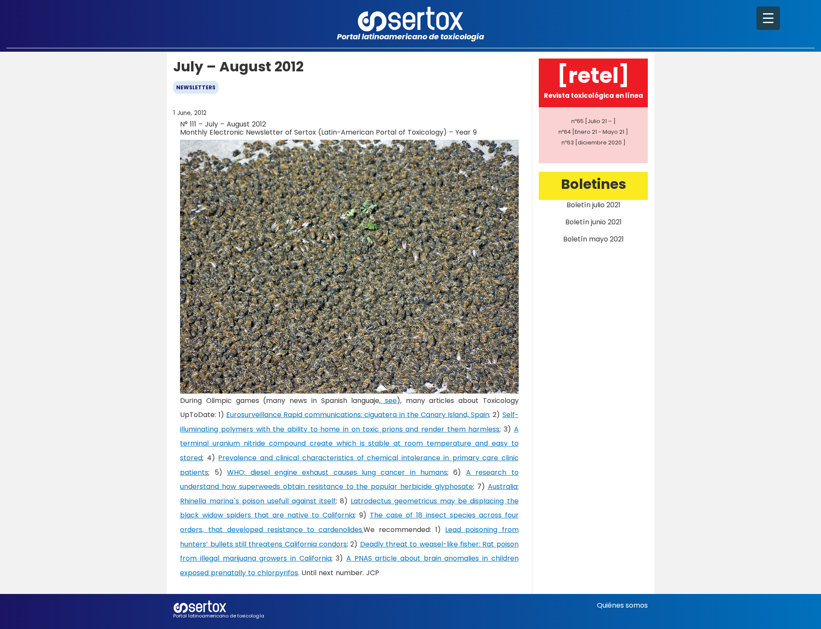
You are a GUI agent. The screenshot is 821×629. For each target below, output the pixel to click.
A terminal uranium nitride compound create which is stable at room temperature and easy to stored (349, 443)
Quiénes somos (622, 605)
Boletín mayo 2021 (593, 239)
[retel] (593, 75)
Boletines (593, 184)
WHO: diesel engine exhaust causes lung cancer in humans (337, 472)
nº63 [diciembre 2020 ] (593, 142)
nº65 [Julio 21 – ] (593, 121)
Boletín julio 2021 (593, 205)
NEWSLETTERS (196, 87)
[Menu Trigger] (768, 18)
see (389, 401)
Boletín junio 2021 (593, 222)
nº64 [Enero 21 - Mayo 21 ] (593, 131)
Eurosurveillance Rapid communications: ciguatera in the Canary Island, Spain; (358, 415)
